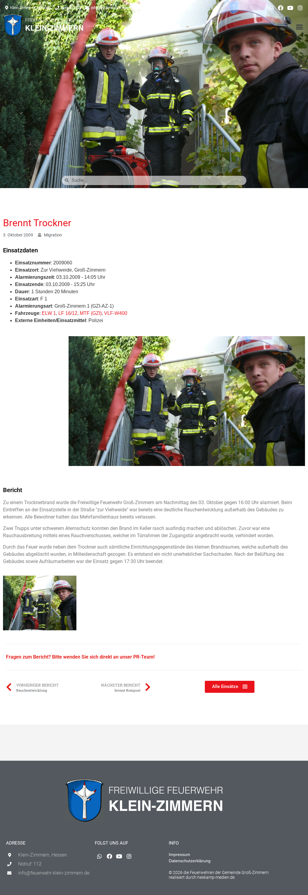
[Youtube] (290, 8)
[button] (299, 26)
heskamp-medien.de (216, 877)
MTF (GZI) (91, 313)
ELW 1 (49, 313)
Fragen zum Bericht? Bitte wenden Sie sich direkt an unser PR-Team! (80, 657)
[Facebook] (280, 8)
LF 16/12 (67, 313)
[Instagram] (300, 8)
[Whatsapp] (271, 8)
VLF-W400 (115, 313)
